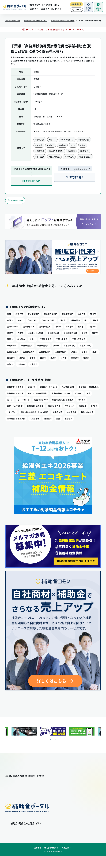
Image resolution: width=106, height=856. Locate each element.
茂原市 (86, 358)
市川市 (93, 314)
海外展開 (82, 399)
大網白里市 (75, 320)
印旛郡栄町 (32, 320)
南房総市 (75, 358)
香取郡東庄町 (45, 326)
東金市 (74, 351)
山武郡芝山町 (53, 333)
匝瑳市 (10, 339)
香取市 (58, 326)
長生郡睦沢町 (61, 351)
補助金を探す (34, 5)
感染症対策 (57, 412)
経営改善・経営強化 (15, 387)
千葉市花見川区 (78, 339)
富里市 (84, 351)
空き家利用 (69, 406)
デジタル (78, 393)
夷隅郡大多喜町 (50, 314)
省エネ (10, 399)
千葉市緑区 (12, 345)
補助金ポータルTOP (12, 20)
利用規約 (65, 847)
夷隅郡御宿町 (67, 314)
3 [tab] (55, 739)
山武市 (84, 333)
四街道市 (33, 364)
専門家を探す (47, 5)
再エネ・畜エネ (23, 399)
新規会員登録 (76, 4)
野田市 (32, 358)
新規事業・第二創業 (35, 406)
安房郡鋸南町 (33, 314)
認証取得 (48, 418)
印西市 (20, 320)
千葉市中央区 (61, 339)
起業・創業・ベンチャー (60, 393)
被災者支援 (71, 412)
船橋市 (53, 358)
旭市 (9, 314)
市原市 (10, 320)
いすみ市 (81, 314)
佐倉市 (20, 333)
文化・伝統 (11, 412)
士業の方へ (33, 9)
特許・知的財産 (87, 412)
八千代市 (21, 364)
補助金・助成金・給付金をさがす (35, 20)
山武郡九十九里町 (35, 333)
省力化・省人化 (54, 406)
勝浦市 (96, 320)
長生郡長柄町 (45, 351)
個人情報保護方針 (51, 847)
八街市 (10, 364)
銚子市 (56, 345)
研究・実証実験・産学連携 (62, 399)
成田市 (22, 358)
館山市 (32, 339)
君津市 (10, 333)
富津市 (43, 358)
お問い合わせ (33, 181)
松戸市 (63, 358)
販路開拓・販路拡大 (15, 393)
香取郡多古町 (29, 326)
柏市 (86, 320)
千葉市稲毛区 (45, 339)
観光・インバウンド (14, 406)
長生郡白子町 (85, 345)
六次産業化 (34, 418)
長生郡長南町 (29, 351)
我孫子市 (19, 314)
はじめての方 (56, 9)
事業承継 (83, 406)
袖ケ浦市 (21, 339)
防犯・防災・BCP (41, 399)
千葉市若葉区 (43, 345)
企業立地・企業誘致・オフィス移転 (34, 412)
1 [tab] (50, 739)
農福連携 (68, 418)
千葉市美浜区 (27, 345)
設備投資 (32, 387)
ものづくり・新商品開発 (37, 393)
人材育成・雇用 (68, 387)
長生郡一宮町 (69, 345)
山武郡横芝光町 (70, 333)
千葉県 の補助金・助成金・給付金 (62, 20)
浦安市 (63, 320)
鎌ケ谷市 (69, 326)
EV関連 (94, 406)
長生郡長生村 (12, 351)
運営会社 (37, 847)
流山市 (95, 351)
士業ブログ (44, 9)
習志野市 (11, 358)
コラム (56, 5)
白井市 (95, 333)
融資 (58, 418)
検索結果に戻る (17, 200)
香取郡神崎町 (12, 326)
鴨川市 (81, 326)
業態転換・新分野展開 (16, 418)
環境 (88, 393)
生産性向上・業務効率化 (89, 387)
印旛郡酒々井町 (48, 320)
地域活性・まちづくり (48, 387)
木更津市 (92, 326)
